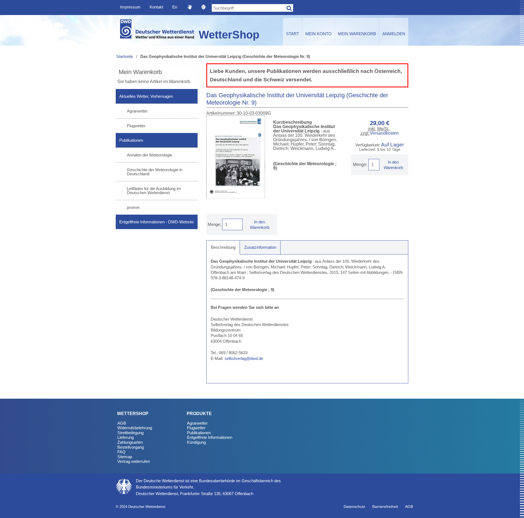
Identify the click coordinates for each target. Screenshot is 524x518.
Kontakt (156, 7)
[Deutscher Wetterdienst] (157, 30)
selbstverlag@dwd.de (244, 358)
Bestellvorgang (130, 447)
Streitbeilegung (130, 432)
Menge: (360, 164)
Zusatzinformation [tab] (260, 247)
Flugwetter (136, 125)
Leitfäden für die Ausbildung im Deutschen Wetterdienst (154, 190)
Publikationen (131, 140)
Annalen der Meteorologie (149, 155)
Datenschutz (354, 506)
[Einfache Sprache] (203, 7)
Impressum (130, 7)
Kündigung (196, 442)
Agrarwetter (137, 111)
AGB (121, 423)
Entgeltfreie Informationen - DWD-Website (156, 222)
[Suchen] (289, 8)
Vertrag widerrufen (133, 461)
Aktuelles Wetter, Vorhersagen (146, 96)
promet (133, 207)
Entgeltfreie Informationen (209, 437)
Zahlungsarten (130, 442)
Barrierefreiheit (385, 506)
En (174, 7)
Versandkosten (384, 133)
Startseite (124, 56)
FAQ (121, 451)
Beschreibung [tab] (223, 247)
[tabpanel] (307, 318)
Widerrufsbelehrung (134, 427)
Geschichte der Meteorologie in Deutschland (154, 171)
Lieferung (125, 437)
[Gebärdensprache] (189, 7)
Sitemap (124, 456)
